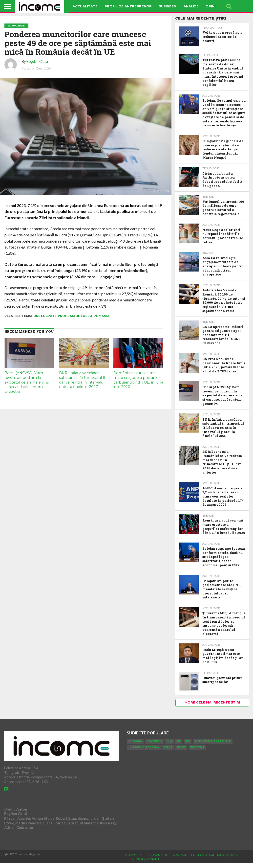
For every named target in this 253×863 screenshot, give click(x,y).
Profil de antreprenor (128, 6)
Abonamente (158, 855)
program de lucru (75, 316)
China (168, 747)
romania (101, 316)
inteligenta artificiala (212, 741)
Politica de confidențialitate (214, 855)
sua (169, 741)
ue (179, 741)
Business (167, 6)
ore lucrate (44, 316)
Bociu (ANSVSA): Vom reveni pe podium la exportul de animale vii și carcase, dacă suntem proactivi (26, 382)
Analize (191, 6)
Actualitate (85, 6)
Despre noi (134, 855)
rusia (181, 747)
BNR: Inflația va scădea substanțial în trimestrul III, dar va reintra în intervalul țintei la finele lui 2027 (83, 380)
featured (154, 741)
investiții (197, 747)
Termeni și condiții (144, 859)
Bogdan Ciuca (37, 61)
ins (187, 741)
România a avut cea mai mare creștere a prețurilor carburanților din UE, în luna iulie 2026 (138, 380)
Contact (179, 855)
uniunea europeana (143, 747)
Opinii (211, 6)
